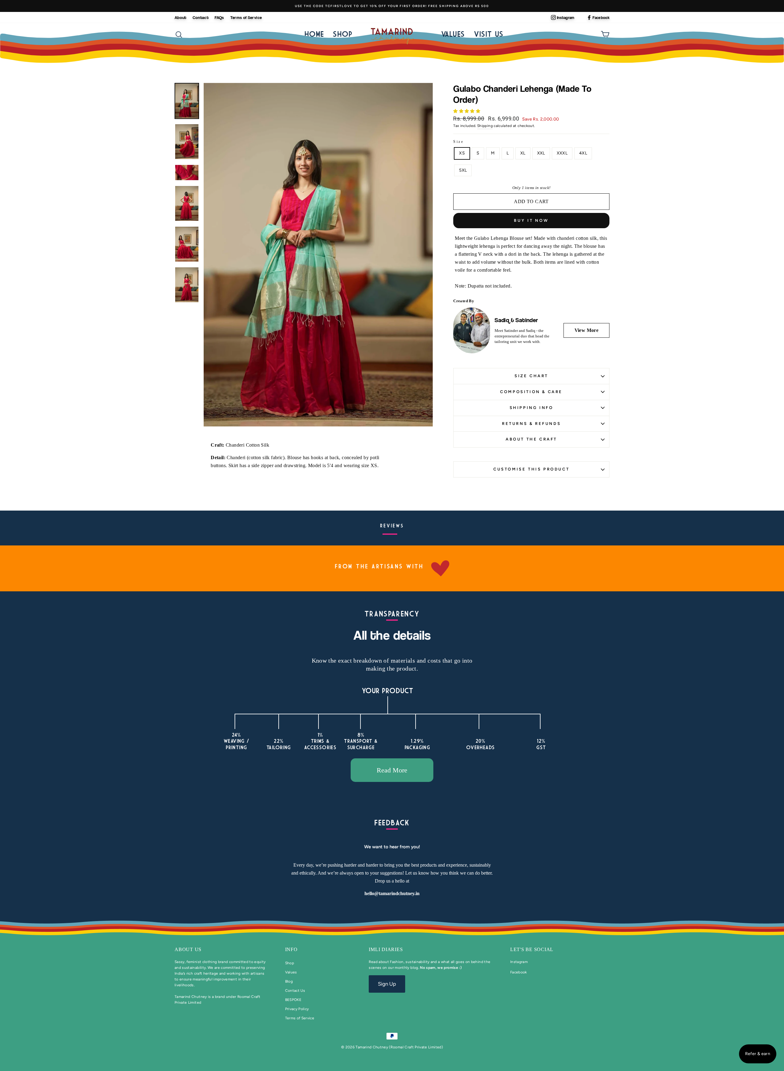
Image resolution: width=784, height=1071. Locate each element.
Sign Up (387, 984)
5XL (463, 170)
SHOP (342, 34)
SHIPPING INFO (531, 407)
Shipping (485, 126)
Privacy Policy (297, 1009)
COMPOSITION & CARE (531, 391)
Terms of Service (246, 17)
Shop (289, 963)
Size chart (531, 376)
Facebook (601, 17)
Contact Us (295, 990)
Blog (289, 981)
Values (453, 34)
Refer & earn (757, 1053)
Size (458, 141)
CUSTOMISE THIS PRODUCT (531, 469)
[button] (467, 111)
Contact (201, 17)
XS (462, 153)
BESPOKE (293, 1000)
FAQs (219, 17)
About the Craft (531, 439)
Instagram (566, 17)
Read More (392, 770)
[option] (392, 6)
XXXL (562, 153)
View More (587, 330)
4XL (583, 153)
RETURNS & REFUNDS (531, 423)
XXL (541, 153)
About (181, 17)
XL (523, 153)
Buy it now (531, 220)
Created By (463, 301)
